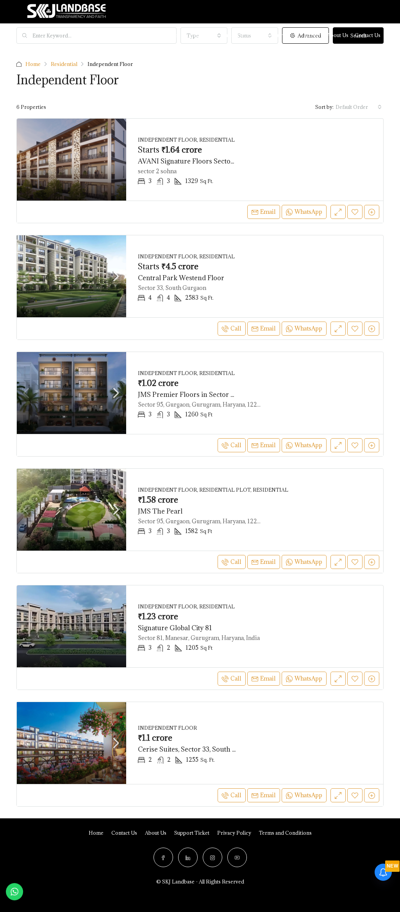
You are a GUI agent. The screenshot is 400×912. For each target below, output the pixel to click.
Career (312, 35)
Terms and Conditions (285, 833)
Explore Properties (184, 35)
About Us (337, 35)
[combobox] (358, 107)
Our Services (236, 35)
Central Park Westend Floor (181, 278)
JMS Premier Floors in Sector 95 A (191, 394)
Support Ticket (191, 833)
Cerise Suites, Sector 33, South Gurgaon (199, 749)
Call (235, 328)
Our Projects (140, 35)
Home (111, 35)
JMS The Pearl (160, 511)
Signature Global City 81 (175, 628)
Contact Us (124, 833)
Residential (64, 64)
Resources (278, 35)
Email (268, 211)
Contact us (367, 35)
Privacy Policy (234, 833)
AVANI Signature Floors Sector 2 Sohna (199, 161)
